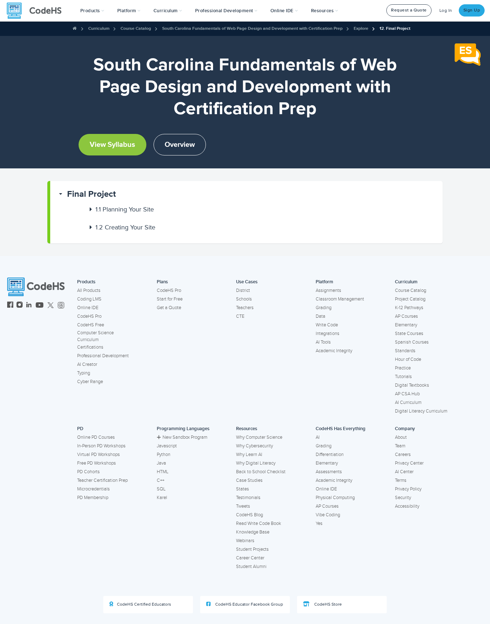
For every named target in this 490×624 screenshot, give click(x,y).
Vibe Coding (328, 515)
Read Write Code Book (258, 523)
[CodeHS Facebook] (10, 306)
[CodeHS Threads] (61, 306)
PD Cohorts (88, 472)
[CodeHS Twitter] (50, 306)
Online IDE (87, 308)
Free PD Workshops (96, 463)
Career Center (250, 558)
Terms (400, 480)
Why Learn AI (249, 454)
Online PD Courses (96, 437)
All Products (88, 290)
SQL (161, 489)
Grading (323, 308)
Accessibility (407, 506)
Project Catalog (410, 299)
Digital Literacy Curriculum (421, 411)
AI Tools (323, 342)
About (401, 437)
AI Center (404, 472)
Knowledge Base (252, 532)
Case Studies (249, 480)
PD (80, 428)
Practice (403, 368)
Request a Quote (409, 10)
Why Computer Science (259, 437)
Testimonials (248, 497)
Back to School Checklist (261, 472)
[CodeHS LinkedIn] (29, 306)
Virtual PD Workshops (98, 454)
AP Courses (406, 316)
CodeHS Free (90, 325)
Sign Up (471, 10)
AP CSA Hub (407, 394)
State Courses (409, 333)
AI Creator (87, 364)
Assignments (328, 290)
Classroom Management (340, 299)
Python (163, 454)
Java (161, 463)
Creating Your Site (125, 227)
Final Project (91, 194)
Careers (403, 454)
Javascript (167, 446)
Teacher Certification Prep (102, 480)
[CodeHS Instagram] (20, 306)
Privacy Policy (408, 489)
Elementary (406, 325)
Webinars (245, 541)
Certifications (90, 347)
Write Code (327, 325)
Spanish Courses (412, 342)
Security (403, 497)
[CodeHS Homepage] (37, 11)
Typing (83, 373)
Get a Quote (169, 308)
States (242, 489)
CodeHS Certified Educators (144, 604)
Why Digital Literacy (255, 463)
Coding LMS (89, 299)
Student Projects (252, 549)
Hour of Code (408, 359)
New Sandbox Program (184, 437)
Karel (162, 497)
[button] (92, 11)
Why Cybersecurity (254, 446)
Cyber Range (90, 382)
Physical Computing (335, 497)
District (243, 290)
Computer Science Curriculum (95, 336)
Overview (180, 144)
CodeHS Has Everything (341, 428)
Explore (361, 28)
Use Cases (247, 281)
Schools (244, 299)
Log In (445, 10)
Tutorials (403, 376)
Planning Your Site (124, 209)
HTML (163, 472)
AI (318, 437)
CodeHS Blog (249, 515)
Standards (405, 351)
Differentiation (330, 454)
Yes (319, 523)
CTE (240, 316)
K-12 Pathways (409, 308)
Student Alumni (251, 566)
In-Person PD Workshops (101, 446)
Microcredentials (93, 489)
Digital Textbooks (412, 385)
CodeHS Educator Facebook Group (248, 604)
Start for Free (170, 299)
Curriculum (98, 28)
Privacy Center (409, 463)
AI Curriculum (408, 402)
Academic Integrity (334, 351)
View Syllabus (112, 144)
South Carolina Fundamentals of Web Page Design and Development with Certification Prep (252, 28)
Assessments (329, 472)
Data (320, 316)
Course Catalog (136, 28)
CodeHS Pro (89, 316)
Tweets (243, 506)
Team (400, 446)
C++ (160, 480)
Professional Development (103, 356)
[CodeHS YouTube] (40, 306)
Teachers (245, 308)
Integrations (327, 333)
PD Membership (92, 497)
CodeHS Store (327, 604)
